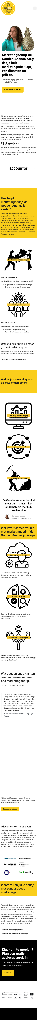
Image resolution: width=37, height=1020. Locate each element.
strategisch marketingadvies (26, 152)
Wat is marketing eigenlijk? (13, 930)
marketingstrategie (25, 963)
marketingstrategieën (15, 101)
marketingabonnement (9, 106)
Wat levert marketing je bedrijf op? (16, 934)
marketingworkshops (9, 104)
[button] (35, 8)
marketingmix (13, 154)
